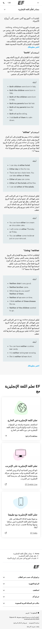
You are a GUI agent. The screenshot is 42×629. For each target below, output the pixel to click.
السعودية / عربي (31, 613)
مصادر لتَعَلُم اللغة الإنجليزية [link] (22, 554)
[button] (38, 3)
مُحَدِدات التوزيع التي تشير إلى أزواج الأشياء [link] (21, 558)
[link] (28, 9)
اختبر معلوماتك (33, 47)
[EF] (21, 3)
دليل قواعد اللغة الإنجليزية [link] (27, 556)
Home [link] (37, 554)
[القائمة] (5, 9)
